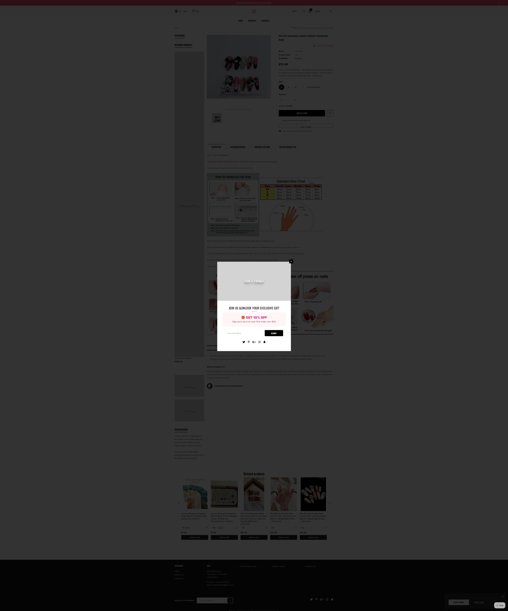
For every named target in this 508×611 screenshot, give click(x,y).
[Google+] (254, 342)
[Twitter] (243, 342)
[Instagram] (259, 342)
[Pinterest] (249, 342)
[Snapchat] (264, 342)
